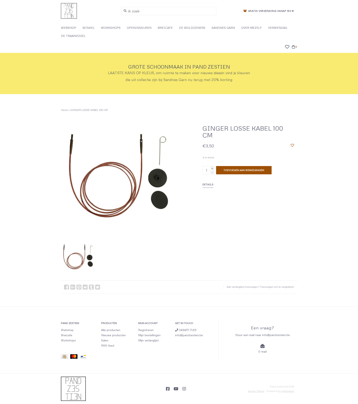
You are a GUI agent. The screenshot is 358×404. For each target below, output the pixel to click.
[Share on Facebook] (66, 287)
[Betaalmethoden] (65, 357)
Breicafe (66, 335)
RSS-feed (107, 345)
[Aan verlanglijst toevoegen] (292, 145)
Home (64, 110)
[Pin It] (78, 287)
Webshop (67, 330)
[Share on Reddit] (85, 287)
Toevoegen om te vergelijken (277, 286)
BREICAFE (165, 27)
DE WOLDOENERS (192, 27)
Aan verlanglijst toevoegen (242, 286)
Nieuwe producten (113, 335)
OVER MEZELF (251, 27)
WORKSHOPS (111, 27)
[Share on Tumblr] (91, 287)
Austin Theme (256, 391)
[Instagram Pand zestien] (184, 389)
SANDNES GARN (223, 27)
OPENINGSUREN (139, 27)
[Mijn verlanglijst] (287, 46)
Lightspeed (287, 391)
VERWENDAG (277, 27)
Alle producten (110, 330)
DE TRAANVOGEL (73, 36)
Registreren (146, 330)
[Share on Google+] (72, 287)
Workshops (68, 340)
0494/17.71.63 (187, 330)
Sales (104, 340)
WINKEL (88, 27)
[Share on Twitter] (97, 287)
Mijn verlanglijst (148, 340)
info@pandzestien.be (189, 335)
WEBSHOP (68, 27)
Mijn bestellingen (149, 335)
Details (208, 184)
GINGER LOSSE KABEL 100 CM (89, 110)
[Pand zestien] (88, 11)
